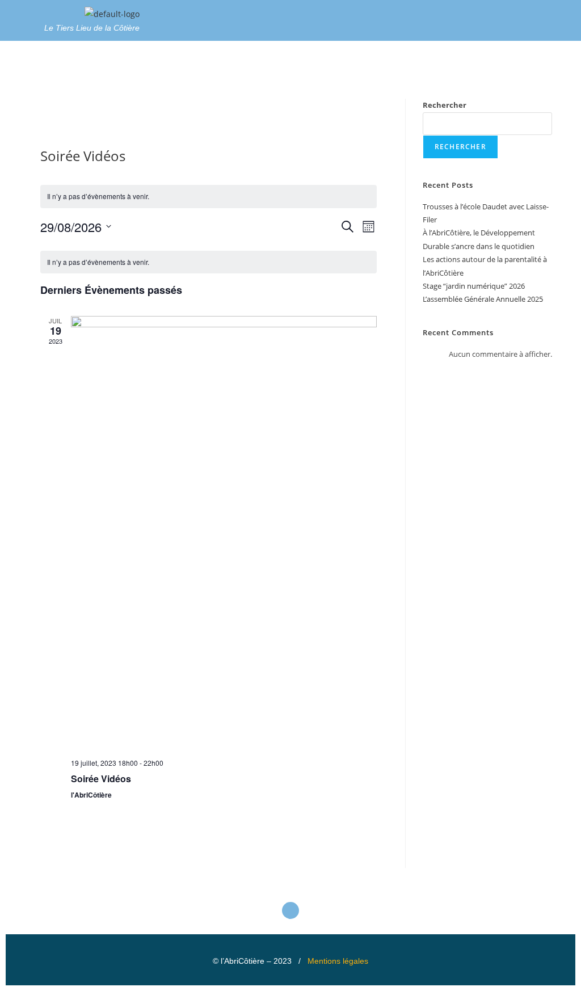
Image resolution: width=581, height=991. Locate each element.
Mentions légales (338, 960)
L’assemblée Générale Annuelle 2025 (483, 299)
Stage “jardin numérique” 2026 (474, 286)
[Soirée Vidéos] (224, 532)
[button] (363, 17)
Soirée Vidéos (101, 778)
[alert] (208, 196)
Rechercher (444, 105)
